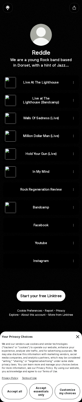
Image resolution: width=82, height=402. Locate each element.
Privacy (60, 311)
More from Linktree (60, 315)
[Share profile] (74, 7)
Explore (13, 315)
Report (49, 311)
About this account (33, 315)
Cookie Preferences (29, 311)
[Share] (73, 82)
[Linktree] (7, 7)
